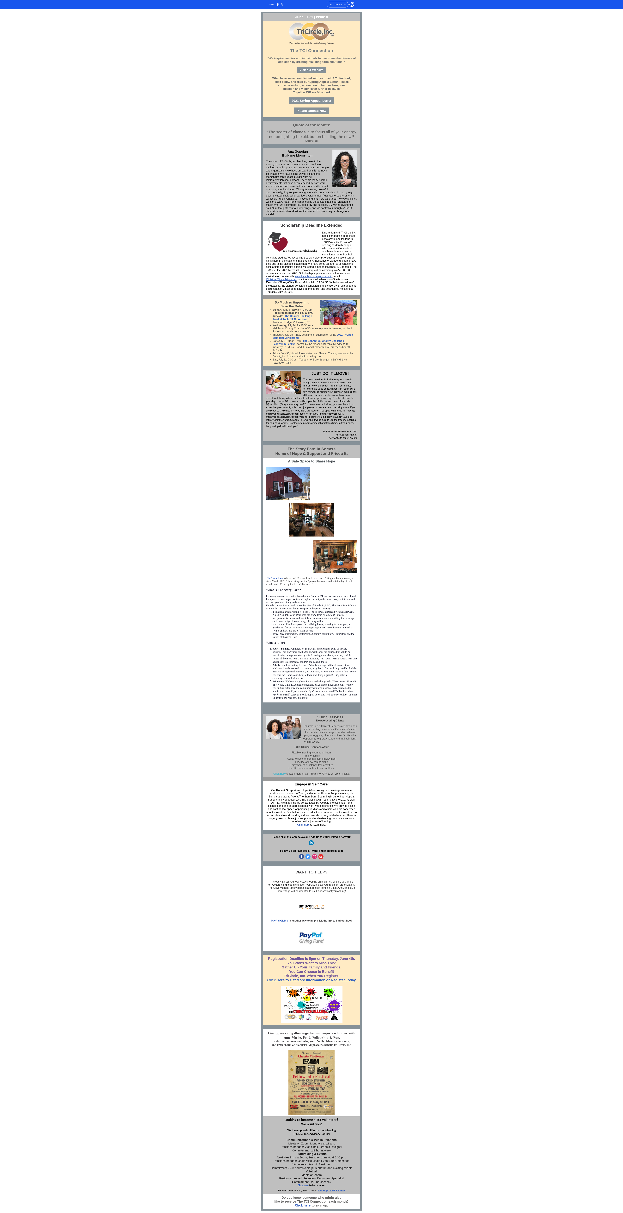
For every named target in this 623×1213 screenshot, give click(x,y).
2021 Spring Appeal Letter (311, 100)
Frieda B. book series (312, 611)
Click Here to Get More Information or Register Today (311, 980)
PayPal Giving (279, 920)
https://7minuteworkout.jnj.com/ (283, 420)
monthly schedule (310, 618)
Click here (279, 773)
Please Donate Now (311, 111)
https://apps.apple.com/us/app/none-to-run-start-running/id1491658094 (304, 414)
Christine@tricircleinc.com (281, 279)
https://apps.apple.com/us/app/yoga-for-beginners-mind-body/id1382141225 (307, 417)
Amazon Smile (281, 884)
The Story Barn (274, 578)
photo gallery (322, 608)
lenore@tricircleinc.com (331, 1190)
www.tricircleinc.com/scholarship (313, 276)
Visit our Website (311, 70)
